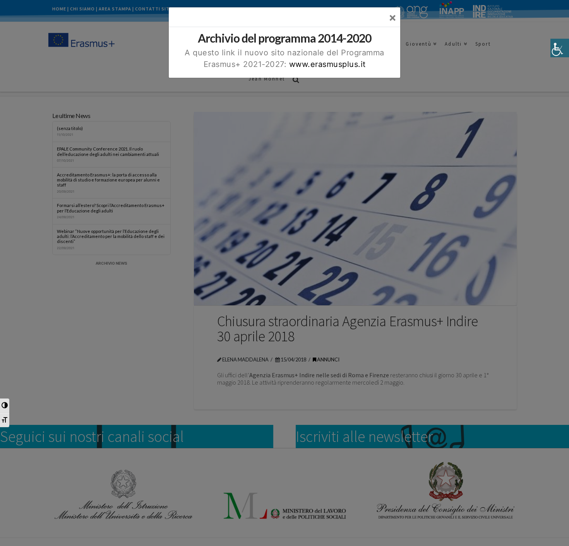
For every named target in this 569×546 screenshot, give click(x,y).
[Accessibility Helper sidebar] (559, 48)
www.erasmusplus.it (327, 64)
